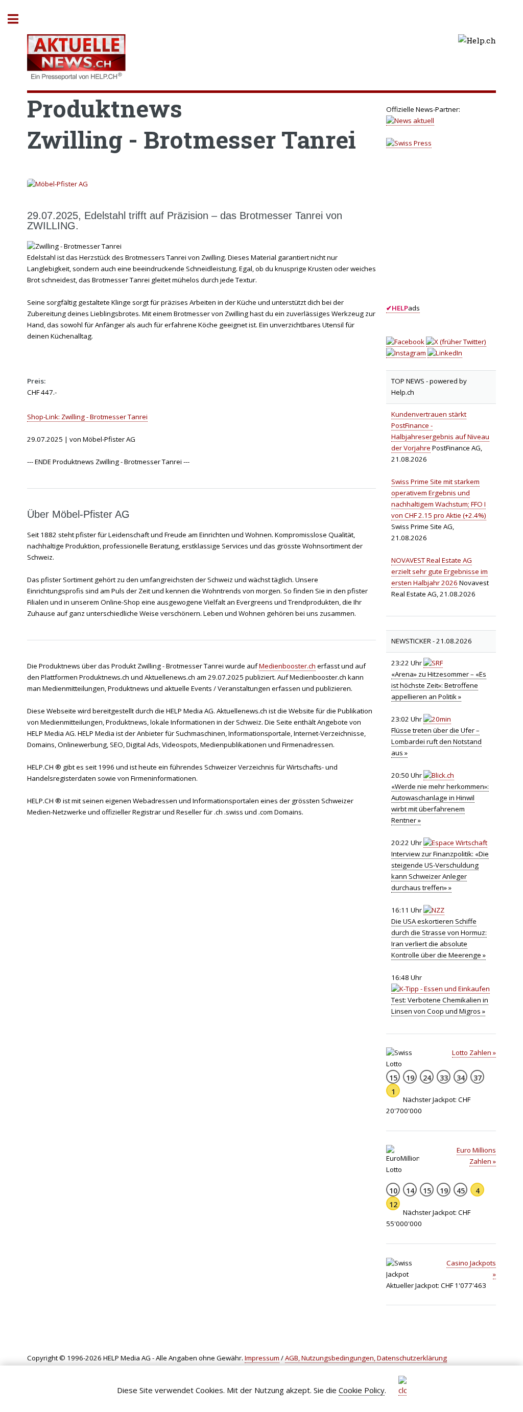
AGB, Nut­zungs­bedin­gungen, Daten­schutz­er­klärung (366, 1357)
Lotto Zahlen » (474, 1052)
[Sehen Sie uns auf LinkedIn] (444, 353)
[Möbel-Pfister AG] (201, 184)
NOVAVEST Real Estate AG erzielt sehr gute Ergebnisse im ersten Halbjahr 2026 (439, 571)
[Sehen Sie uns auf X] (456, 342)
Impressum (262, 1357)
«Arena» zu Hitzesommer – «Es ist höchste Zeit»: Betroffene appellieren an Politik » (438, 685)
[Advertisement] (454, 235)
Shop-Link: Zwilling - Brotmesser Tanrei (87, 416)
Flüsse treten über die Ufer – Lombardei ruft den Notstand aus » (436, 741)
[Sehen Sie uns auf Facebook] (405, 342)
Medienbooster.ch (287, 666)
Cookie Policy (362, 1390)
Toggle (18, 19)
